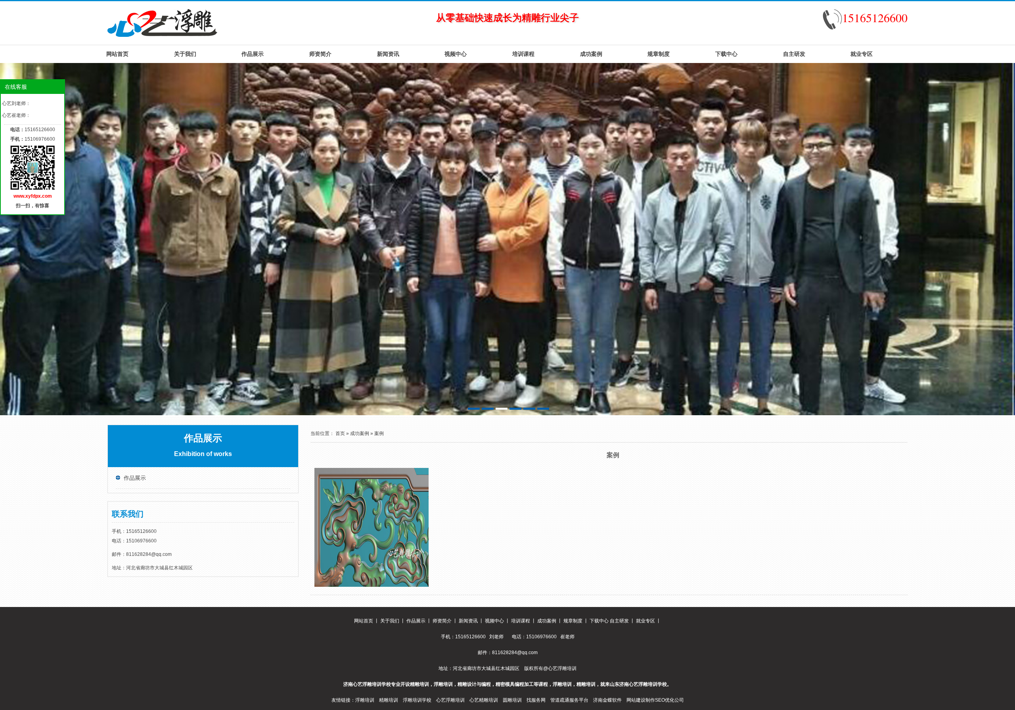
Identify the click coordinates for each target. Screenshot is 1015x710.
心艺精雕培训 (483, 700)
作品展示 (252, 54)
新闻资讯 (388, 54)
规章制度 (658, 54)
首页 (340, 433)
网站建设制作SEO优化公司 (655, 700)
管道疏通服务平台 (569, 700)
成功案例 (591, 54)
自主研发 (794, 54)
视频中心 (455, 54)
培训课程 (523, 54)
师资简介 (320, 54)
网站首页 (117, 54)
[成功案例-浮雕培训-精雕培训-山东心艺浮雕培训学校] (162, 22)
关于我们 (185, 54)
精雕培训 (388, 700)
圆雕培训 (512, 700)
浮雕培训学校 (417, 700)
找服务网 (536, 700)
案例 (379, 433)
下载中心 (726, 54)
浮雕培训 (364, 700)
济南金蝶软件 (607, 700)
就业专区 (861, 54)
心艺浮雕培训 (450, 700)
